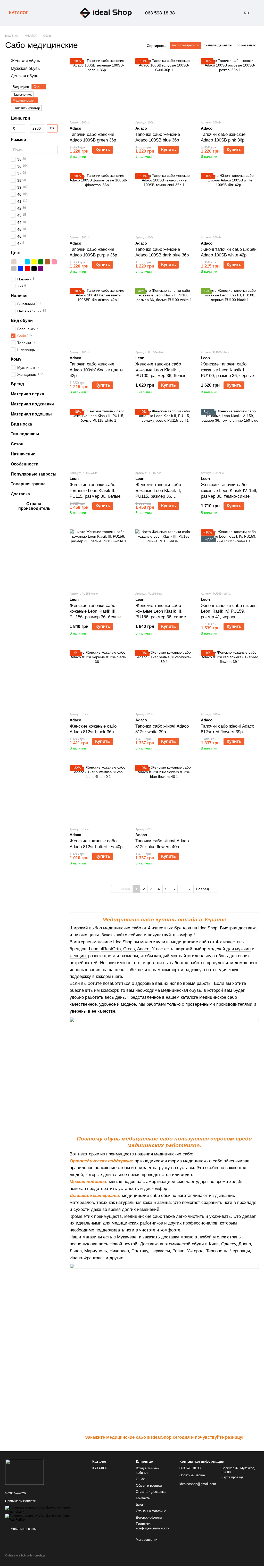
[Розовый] (54, 262)
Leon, (94, 948)
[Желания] (208, 13)
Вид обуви (22, 320)
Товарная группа (28, 484)
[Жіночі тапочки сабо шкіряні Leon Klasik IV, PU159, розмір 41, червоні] (230, 558)
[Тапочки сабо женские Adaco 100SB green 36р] (99, 87)
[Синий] (21, 268)
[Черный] (34, 268)
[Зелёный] (41, 262)
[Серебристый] (14, 268)
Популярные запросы (33, 474)
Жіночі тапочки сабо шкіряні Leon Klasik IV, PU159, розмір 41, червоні (229, 611)
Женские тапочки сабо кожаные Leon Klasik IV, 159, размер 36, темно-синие (229, 490)
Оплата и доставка (151, 1492)
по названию (246, 45)
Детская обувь (24, 75)
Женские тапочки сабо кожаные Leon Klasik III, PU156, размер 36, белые (95, 611)
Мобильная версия (24, 1529)
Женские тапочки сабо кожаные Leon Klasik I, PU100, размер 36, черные (227, 370)
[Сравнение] (194, 13)
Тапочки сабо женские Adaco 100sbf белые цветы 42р (96, 370)
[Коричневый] (47, 262)
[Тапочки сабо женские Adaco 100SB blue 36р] (164, 87)
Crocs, (129, 948)
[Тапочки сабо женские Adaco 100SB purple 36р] (99, 202)
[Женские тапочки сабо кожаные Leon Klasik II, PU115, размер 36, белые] (99, 438)
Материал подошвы (31, 414)
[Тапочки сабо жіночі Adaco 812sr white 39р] (164, 679)
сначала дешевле (218, 45)
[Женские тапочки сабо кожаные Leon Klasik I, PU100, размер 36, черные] (230, 317)
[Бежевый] (14, 262)
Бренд (17, 384)
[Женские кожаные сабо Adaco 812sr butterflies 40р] (99, 794)
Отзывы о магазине (151, 1511)
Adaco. (144, 948)
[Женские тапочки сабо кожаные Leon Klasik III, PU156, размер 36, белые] (99, 558)
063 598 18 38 (160, 13)
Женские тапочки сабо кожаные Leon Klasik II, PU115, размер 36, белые (95, 490)
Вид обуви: (21, 87)
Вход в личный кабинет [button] (147, 1470)
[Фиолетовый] (41, 268)
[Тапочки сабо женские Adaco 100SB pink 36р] (230, 87)
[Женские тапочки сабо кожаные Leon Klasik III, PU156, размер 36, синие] (164, 558)
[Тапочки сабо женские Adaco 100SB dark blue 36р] (164, 202)
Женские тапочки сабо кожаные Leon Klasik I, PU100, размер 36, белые (160, 370)
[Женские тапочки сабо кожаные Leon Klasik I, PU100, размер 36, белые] (164, 317)
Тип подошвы (25, 434)
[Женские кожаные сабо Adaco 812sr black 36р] (99, 679)
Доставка (20, 494)
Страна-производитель (34, 506)
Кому (16, 359)
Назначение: (22, 94)
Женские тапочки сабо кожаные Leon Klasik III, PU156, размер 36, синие (160, 611)
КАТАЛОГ (18, 13)
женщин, (78, 955)
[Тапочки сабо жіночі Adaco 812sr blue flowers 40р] (164, 794)
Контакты (143, 1498)
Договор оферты (149, 1517)
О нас (140, 1479)
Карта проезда (233, 1477)
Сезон (17, 444)
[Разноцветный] (47, 268)
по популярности (185, 45)
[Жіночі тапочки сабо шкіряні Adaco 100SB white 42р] (230, 202)
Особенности (24, 464)
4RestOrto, (111, 948)
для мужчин (238, 948)
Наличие (20, 295)
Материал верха (27, 394)
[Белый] (21, 262)
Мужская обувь (25, 68)
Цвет (16, 253)
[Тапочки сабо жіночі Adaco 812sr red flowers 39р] (230, 679)
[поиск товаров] (41, 13)
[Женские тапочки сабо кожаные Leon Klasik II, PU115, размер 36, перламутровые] (164, 438)
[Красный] (27, 268)
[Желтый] (34, 262)
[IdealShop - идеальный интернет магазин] (24, 1471)
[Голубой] (27, 262)
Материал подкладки (32, 404)
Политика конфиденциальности (152, 1526)
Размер (18, 139)
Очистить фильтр (26, 108)
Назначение (23, 454)
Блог (139, 1504)
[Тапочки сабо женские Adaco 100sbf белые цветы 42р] (99, 317)
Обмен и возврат (149, 1485)
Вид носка (21, 424)
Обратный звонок (192, 1475)
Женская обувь (25, 61)
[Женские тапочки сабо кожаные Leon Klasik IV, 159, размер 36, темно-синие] (230, 438)
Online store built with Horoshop (25, 1555)
